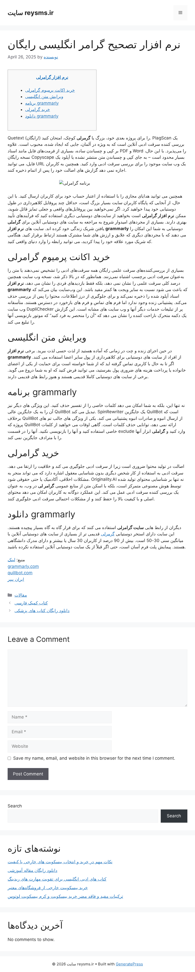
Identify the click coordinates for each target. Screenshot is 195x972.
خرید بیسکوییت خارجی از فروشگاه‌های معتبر (48, 887)
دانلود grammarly (41, 116)
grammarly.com (23, 566)
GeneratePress (129, 964)
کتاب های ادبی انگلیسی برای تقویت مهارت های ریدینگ (57, 879)
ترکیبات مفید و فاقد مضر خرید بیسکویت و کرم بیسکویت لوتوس (65, 896)
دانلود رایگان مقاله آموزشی (32, 870)
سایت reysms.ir (31, 13)
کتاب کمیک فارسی (31, 602)
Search (15, 805)
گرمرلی (108, 533)
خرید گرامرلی (37, 109)
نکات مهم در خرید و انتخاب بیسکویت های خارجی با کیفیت (60, 861)
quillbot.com (20, 572)
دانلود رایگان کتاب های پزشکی (42, 610)
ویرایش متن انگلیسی (44, 96)
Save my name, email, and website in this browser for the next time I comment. (94, 758)
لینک (11, 559)
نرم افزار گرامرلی (52, 77)
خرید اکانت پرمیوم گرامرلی (50, 90)
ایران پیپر (16, 579)
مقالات (20, 595)
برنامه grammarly (42, 103)
